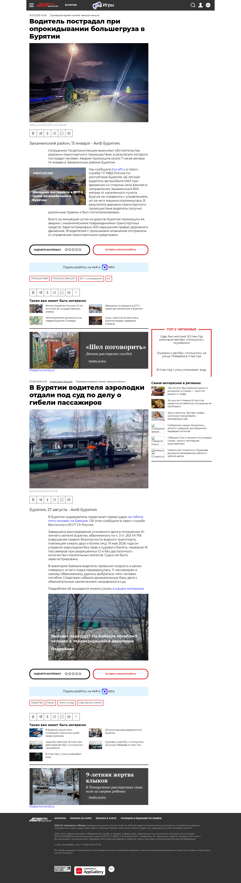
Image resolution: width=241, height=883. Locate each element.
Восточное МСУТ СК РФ (43, 490)
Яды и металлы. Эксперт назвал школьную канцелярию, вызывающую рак (186, 415)
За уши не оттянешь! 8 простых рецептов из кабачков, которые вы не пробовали (189, 403)
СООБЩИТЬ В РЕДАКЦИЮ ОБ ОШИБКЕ (141, 818)
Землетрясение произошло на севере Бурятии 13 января (64, 319)
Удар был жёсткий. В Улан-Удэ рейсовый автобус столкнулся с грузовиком (181, 340)
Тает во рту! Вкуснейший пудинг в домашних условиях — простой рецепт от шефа (188, 391)
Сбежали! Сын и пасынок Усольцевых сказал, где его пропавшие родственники (190, 440)
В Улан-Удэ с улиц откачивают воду (181, 369)
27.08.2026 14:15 (38, 381)
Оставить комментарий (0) (120, 250)
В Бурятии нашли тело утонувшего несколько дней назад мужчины (62, 732)
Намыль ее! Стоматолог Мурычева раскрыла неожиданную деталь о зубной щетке (188, 453)
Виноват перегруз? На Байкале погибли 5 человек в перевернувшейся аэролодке (94, 638)
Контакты (60, 818)
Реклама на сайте (81, 818)
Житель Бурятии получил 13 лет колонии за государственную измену (64, 308)
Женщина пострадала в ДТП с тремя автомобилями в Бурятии (124, 307)
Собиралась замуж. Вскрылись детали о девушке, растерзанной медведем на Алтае (187, 428)
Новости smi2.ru (41, 370)
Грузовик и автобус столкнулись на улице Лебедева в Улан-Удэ (181, 355)
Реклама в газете (106, 818)
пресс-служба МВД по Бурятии (48, 124)
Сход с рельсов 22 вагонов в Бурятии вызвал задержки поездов (121, 320)
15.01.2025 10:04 (38, 15)
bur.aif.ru (118, 169)
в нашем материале (128, 588)
